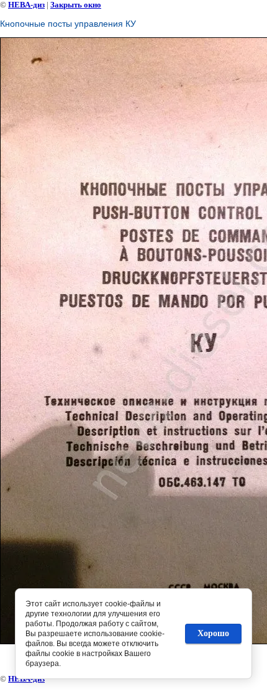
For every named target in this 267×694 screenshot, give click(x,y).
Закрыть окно (75, 4)
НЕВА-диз (26, 4)
